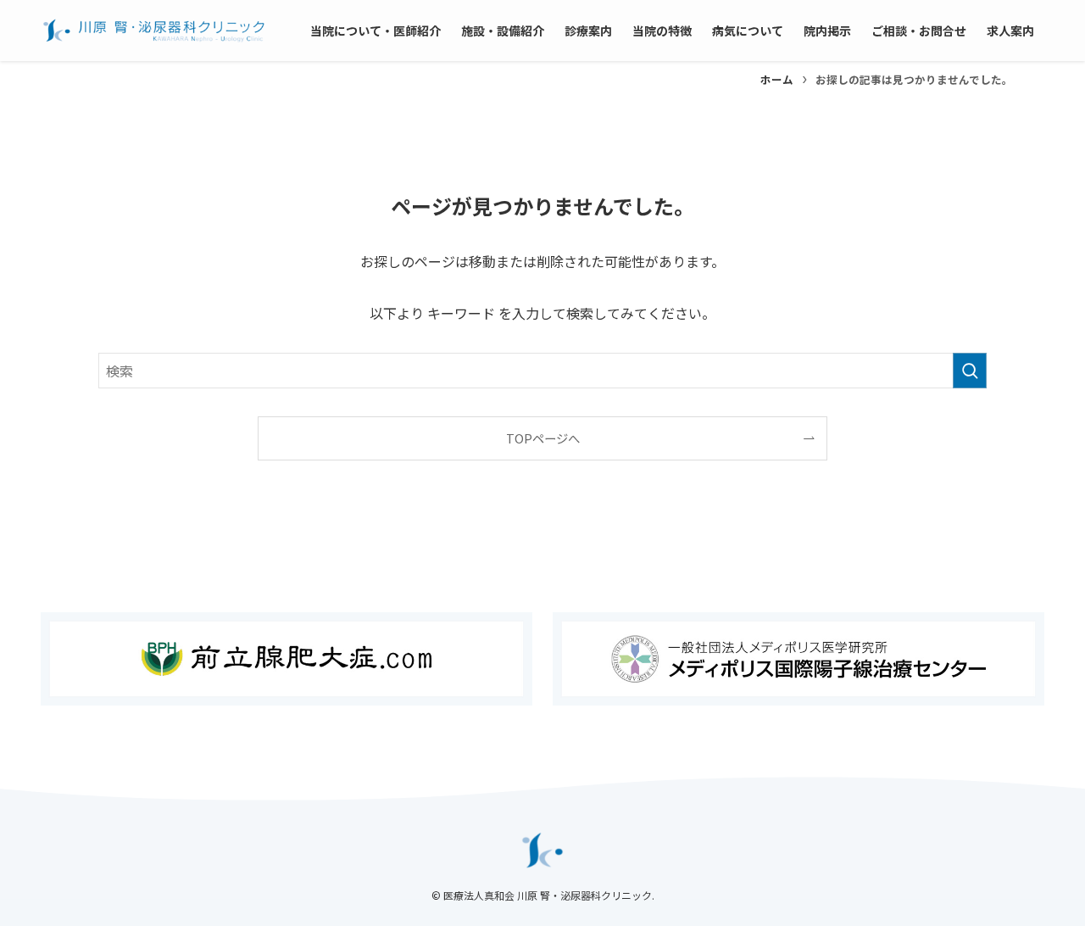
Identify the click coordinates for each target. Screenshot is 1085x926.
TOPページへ (543, 438)
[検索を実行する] (970, 370)
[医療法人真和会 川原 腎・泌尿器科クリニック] (153, 30)
